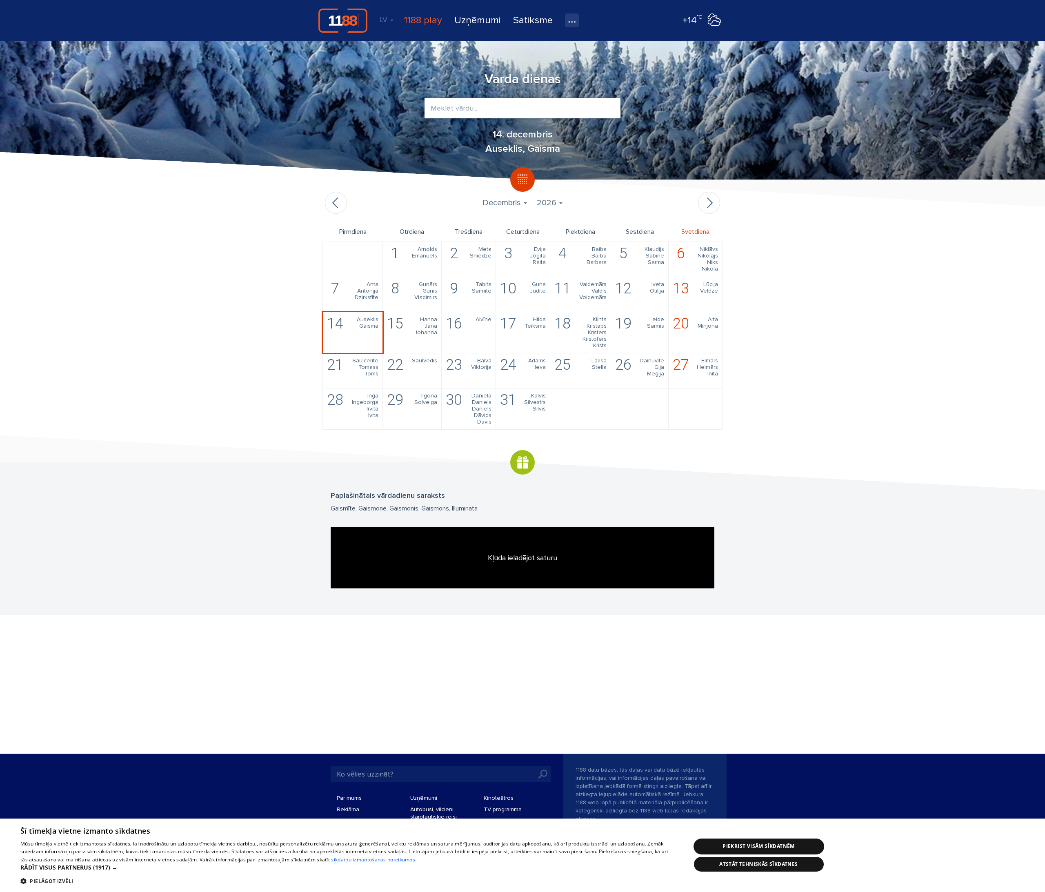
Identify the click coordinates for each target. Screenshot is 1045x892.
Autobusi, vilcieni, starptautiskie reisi (433, 813)
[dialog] (522, 855)
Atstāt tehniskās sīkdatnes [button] (758, 864)
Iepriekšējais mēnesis (336, 203)
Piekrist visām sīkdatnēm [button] (759, 846)
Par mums (349, 797)
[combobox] (522, 108)
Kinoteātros (499, 797)
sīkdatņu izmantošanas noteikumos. (373, 859)
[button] (345, 867)
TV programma (503, 809)
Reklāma (348, 809)
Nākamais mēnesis (709, 203)
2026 (547, 203)
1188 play (423, 20)
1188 (342, 20)
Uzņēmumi (477, 20)
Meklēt (543, 774)
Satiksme (533, 20)
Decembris (502, 203)
